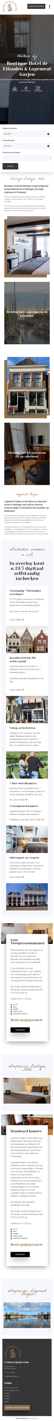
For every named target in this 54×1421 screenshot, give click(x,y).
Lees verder (16, 619)
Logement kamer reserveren (17, 1408)
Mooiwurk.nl (34, 1418)
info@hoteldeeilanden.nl (11, 1376)
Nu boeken (20, 1030)
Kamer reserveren (36, 6)
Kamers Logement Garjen (11, 1390)
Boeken (10, 166)
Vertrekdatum (9, 140)
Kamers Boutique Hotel (11, 1388)
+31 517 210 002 (9, 1372)
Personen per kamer (11, 152)
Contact (6, 1401)
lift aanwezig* (38, 91)
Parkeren (7, 1399)
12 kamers (14, 91)
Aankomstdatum (10, 128)
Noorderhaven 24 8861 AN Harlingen (10, 1367)
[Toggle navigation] (50, 7)
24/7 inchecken (26, 91)
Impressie (7, 1393)
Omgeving (7, 1396)
